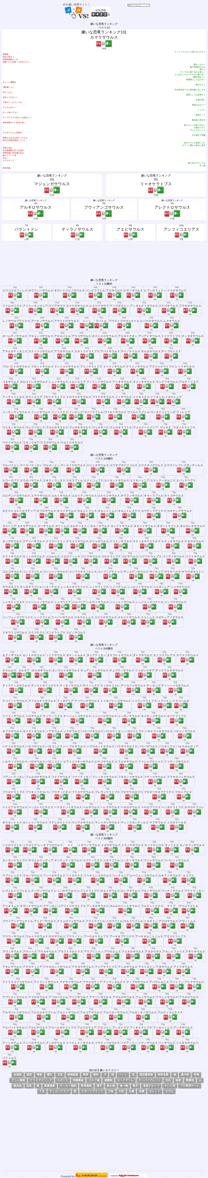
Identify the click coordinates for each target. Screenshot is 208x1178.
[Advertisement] (130, 12)
